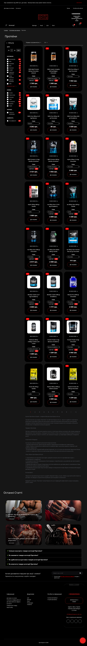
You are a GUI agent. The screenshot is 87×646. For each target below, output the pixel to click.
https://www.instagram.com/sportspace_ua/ (68, 621)
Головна (6, 30)
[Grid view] (81, 42)
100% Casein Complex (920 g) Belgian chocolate (53, 71)
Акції (41, 25)
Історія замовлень (52, 599)
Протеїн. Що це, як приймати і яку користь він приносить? (22, 515)
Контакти (18, 8)
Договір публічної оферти (67, 576)
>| (76, 412)
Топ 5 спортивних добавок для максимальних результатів (22, 539)
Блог (53, 25)
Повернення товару (12, 605)
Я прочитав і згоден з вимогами (66, 577)
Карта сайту (10, 607)
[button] (75, 14)
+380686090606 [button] (74, 594)
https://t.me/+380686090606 (72, 621)
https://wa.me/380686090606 (80, 621)
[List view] (78, 42)
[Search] (68, 25)
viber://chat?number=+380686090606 (76, 621)
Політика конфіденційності (14, 600)
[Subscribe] (80, 573)
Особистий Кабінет (52, 598)
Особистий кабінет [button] (78, 8)
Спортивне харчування (14, 30)
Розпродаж (30, 603)
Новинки (29, 604)
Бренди (34, 25)
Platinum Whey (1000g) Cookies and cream (33, 341)
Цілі (47, 25)
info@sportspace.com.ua (74, 614)
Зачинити (79, 2)
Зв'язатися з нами (74, 600)
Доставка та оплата (9, 8)
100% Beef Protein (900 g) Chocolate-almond (33, 71)
